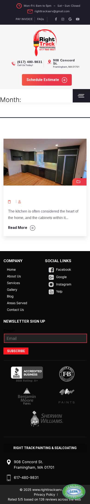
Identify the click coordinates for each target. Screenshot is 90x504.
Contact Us (15, 310)
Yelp (59, 291)
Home (11, 269)
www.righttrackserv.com (50, 490)
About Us (14, 276)
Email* (9, 330)
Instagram (63, 284)
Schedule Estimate (43, 80)
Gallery (12, 289)
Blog (10, 296)
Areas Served (17, 303)
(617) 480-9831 (29, 61)
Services (13, 283)
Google (61, 277)
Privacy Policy (44, 494)
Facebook (63, 269)
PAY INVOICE (24, 19)
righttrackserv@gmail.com (52, 11)
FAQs (40, 19)
